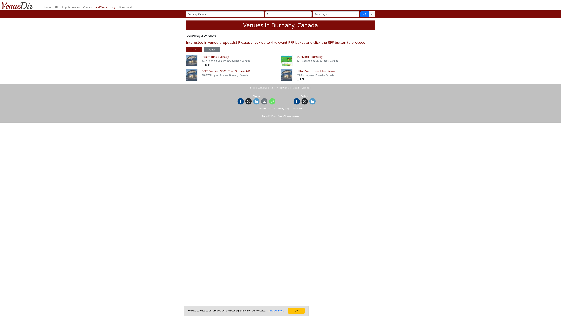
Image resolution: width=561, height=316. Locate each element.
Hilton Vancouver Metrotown (316, 71)
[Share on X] (248, 102)
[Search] (364, 14)
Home (47, 7)
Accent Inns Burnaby (215, 57)
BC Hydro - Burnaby (310, 57)
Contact (87, 7)
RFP (57, 7)
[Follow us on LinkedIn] (312, 102)
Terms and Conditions (266, 108)
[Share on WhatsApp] (272, 102)
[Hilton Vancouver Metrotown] (286, 74)
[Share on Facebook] (240, 102)
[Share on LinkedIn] (256, 102)
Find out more (276, 310)
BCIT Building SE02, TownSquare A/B (226, 71)
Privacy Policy (283, 108)
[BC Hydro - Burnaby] (286, 60)
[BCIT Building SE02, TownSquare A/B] (192, 74)
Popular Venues (71, 7)
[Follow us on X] (304, 102)
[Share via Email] (264, 102)
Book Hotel (125, 7)
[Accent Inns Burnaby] (192, 60)
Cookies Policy (297, 108)
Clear (212, 49)
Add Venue (101, 7)
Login (114, 7)
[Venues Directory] (18, 5)
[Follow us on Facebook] (296, 102)
